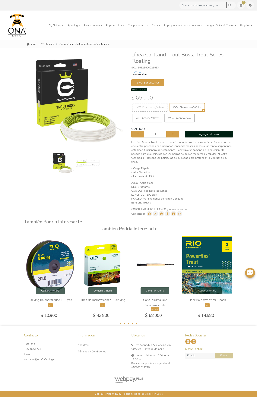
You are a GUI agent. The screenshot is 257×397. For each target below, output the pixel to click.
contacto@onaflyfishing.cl (39, 359)
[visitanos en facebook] (188, 341)
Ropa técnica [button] (114, 25)
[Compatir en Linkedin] (173, 213)
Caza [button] (155, 25)
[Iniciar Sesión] (250, 5)
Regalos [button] (245, 25)
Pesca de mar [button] (92, 25)
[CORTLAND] (140, 73)
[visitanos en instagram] (193, 341)
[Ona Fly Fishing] (17, 25)
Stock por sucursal (148, 82)
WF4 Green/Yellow (179, 118)
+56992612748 (33, 349)
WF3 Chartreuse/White (150, 107)
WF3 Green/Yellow (147, 118)
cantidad (138, 129)
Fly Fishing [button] (55, 25)
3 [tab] (129, 323)
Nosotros (83, 345)
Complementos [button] (137, 25)
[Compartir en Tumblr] (167, 213)
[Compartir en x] (155, 213)
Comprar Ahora (50, 290)
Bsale (160, 393)
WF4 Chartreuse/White (187, 107)
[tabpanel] (50, 277)
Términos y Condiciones (92, 351)
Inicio (33, 44)
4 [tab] (133, 323)
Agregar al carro (209, 134)
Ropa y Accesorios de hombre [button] (182, 25)
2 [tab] (125, 323)
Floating (49, 44)
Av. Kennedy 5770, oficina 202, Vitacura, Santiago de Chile (151, 347)
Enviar (224, 355)
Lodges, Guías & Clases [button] (220, 25)
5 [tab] (136, 323)
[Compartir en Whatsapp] (179, 213)
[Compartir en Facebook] (149, 213)
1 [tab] (121, 323)
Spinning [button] (72, 25)
